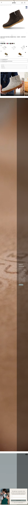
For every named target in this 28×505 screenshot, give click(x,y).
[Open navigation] (1, 3)
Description (3, 66)
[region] (14, 84)
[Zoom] (26, 32)
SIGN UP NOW (18, 500)
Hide (26, 454)
